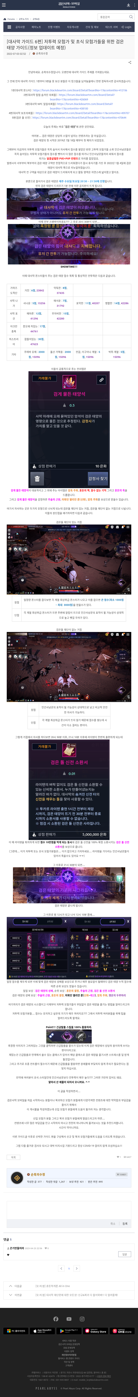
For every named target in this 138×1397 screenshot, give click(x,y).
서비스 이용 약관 (69, 1340)
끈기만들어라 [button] (17, 1248)
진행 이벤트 (54, 27)
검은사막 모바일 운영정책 (69, 1344)
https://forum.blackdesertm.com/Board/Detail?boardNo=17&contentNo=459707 (82, 113)
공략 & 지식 (24, 19)
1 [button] (120, 1156)
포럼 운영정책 (69, 1347)
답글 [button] (125, 1254)
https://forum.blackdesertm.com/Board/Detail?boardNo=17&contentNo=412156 (80, 90)
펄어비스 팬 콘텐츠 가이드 (69, 1358)
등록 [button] (125, 1223)
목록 (13, 1157)
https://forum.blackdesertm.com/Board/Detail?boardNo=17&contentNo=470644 (79, 117)
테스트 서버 (111, 27)
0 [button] (48, 1248)
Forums (11, 19)
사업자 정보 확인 (104, 1376)
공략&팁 (36, 19)
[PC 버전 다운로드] (128, 5)
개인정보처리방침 (69, 1354)
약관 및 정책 (69, 1361)
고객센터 (69, 1365)
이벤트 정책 (69, 1351)
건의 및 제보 (92, 27)
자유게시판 (73, 27)
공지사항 (20, 27)
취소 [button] (112, 1223)
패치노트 (36, 27)
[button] (61, 1268)
